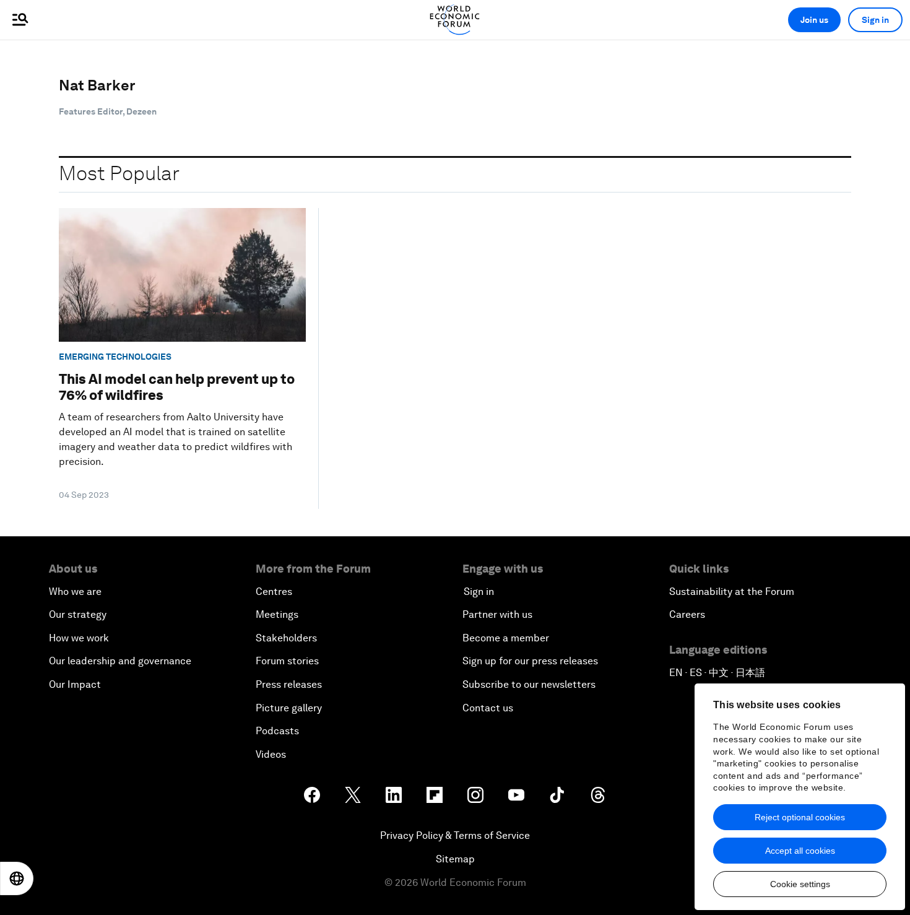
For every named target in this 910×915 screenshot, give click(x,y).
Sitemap (455, 859)
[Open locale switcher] (17, 878)
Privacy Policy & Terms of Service (455, 835)
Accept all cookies (800, 851)
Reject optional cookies (800, 817)
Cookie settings (800, 884)
